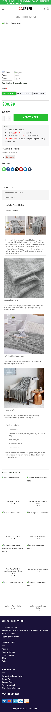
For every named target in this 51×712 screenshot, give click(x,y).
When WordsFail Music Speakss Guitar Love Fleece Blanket (13, 571)
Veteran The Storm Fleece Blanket (38, 502)
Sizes (4, 89)
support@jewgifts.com (10, 636)
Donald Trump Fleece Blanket (38, 569)
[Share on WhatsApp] (4, 169)
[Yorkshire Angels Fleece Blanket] (38, 592)
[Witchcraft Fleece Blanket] (13, 592)
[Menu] (3, 9)
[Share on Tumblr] (30, 169)
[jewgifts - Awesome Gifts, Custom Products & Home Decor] (25, 9)
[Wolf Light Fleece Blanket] (38, 522)
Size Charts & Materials (13, 192)
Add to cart (30, 117)
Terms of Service (8, 652)
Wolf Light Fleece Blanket (38, 536)
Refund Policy (9, 197)
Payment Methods (9, 685)
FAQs (4, 661)
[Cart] (47, 8)
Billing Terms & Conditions (11, 688)
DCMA (4, 658)
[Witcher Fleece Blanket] (13, 522)
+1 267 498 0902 (8, 633)
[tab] (25, 187)
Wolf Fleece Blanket (13, 501)
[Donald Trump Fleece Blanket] (38, 555)
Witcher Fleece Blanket (13, 536)
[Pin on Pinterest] (21, 169)
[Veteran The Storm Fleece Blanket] (38, 487)
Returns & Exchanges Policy (12, 676)
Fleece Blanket (29, 17)
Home (17, 17)
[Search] (44, 8)
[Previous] (6, 45)
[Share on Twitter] (12, 169)
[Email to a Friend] (17, 169)
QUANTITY (6, 112)
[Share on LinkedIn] (25, 169)
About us (5, 649)
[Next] (45, 45)
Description (8, 187)
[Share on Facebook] (8, 169)
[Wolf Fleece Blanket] (13, 487)
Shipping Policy (7, 682)
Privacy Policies (8, 655)
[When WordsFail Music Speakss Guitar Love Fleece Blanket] (13, 555)
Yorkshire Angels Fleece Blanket (38, 607)
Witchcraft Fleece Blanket (13, 606)
